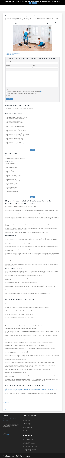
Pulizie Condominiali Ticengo (8, 409)
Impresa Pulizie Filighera (27, 442)
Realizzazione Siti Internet (7, 456)
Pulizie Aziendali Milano (14, 388)
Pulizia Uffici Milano (43, 388)
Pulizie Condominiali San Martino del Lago (30, 449)
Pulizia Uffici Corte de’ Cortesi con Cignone (30, 446)
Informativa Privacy (6, 455)
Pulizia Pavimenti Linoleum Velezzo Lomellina (11, 404)
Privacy (8, 89)
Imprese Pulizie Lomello (27, 447)
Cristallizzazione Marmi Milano (33, 388)
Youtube (29, 433)
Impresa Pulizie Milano (51, 388)
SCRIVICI (32, 149)
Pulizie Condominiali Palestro (28, 439)
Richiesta (8, 70)
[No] (63, 2)
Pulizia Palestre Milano (27, 424)
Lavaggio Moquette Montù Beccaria (9, 405)
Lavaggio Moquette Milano (48, 389)
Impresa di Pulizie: (10, 54)
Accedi (24, 455)
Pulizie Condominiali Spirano (28, 450)
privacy (41, 91)
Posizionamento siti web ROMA (16, 456)
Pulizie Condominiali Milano (29, 389)
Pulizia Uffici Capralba (6, 402)
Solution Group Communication (26, 456)
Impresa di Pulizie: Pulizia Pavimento (13, 53)
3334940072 (7, 434)
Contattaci (25, 430)
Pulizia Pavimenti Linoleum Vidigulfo (29, 443)
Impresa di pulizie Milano (38, 389)
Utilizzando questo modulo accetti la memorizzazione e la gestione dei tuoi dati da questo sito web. (22, 93)
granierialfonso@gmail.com (9, 435)
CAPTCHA (8, 95)
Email (33, 65)
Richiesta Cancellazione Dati (13, 455)
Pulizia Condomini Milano (27, 421)
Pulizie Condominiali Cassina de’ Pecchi (9, 407)
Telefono (8, 65)
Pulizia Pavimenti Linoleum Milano (17, 389)
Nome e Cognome (10, 61)
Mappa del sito (20, 455)
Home (25, 417)
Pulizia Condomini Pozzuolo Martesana (30, 440)
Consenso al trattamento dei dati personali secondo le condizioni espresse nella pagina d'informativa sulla (24, 91)
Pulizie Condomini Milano (23, 388)
